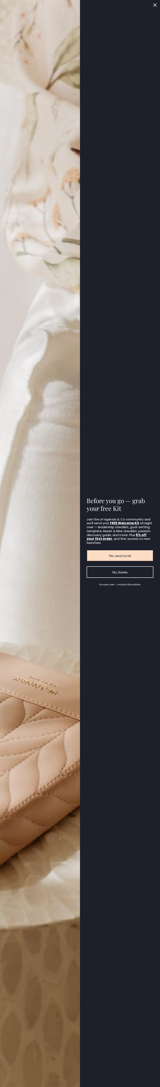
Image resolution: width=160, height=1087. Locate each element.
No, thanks (120, 572)
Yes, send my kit (120, 556)
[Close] (155, 5)
